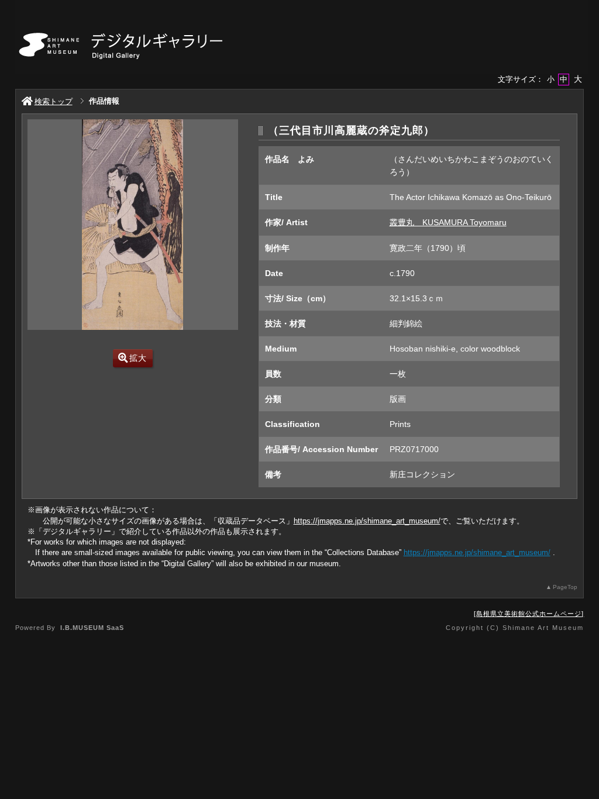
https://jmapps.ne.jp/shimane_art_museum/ (367, 520)
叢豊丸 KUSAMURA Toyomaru (448, 222)
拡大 (138, 358)
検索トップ (54, 101)
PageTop (565, 587)
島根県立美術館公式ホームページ (528, 613)
